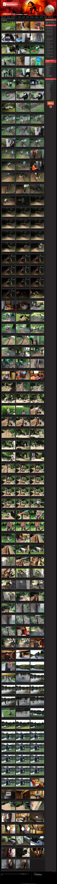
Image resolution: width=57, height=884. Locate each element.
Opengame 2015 (50, 39)
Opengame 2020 (50, 33)
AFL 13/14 (48, 44)
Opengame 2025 (50, 27)
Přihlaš (47, 22)
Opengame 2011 (49, 50)
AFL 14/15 (48, 41)
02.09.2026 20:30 (50, 21)
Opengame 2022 (50, 31)
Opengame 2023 (50, 30)
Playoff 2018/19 (49, 34)
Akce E (13, 18)
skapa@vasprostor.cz (39, 874)
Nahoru (54, 871)
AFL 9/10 (48, 55)
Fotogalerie (10, 18)
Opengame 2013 (50, 45)
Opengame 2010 (50, 53)
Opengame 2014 (50, 42)
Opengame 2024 (50, 28)
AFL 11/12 (48, 48)
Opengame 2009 (50, 56)
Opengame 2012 (50, 47)
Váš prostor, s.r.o (27, 883)
